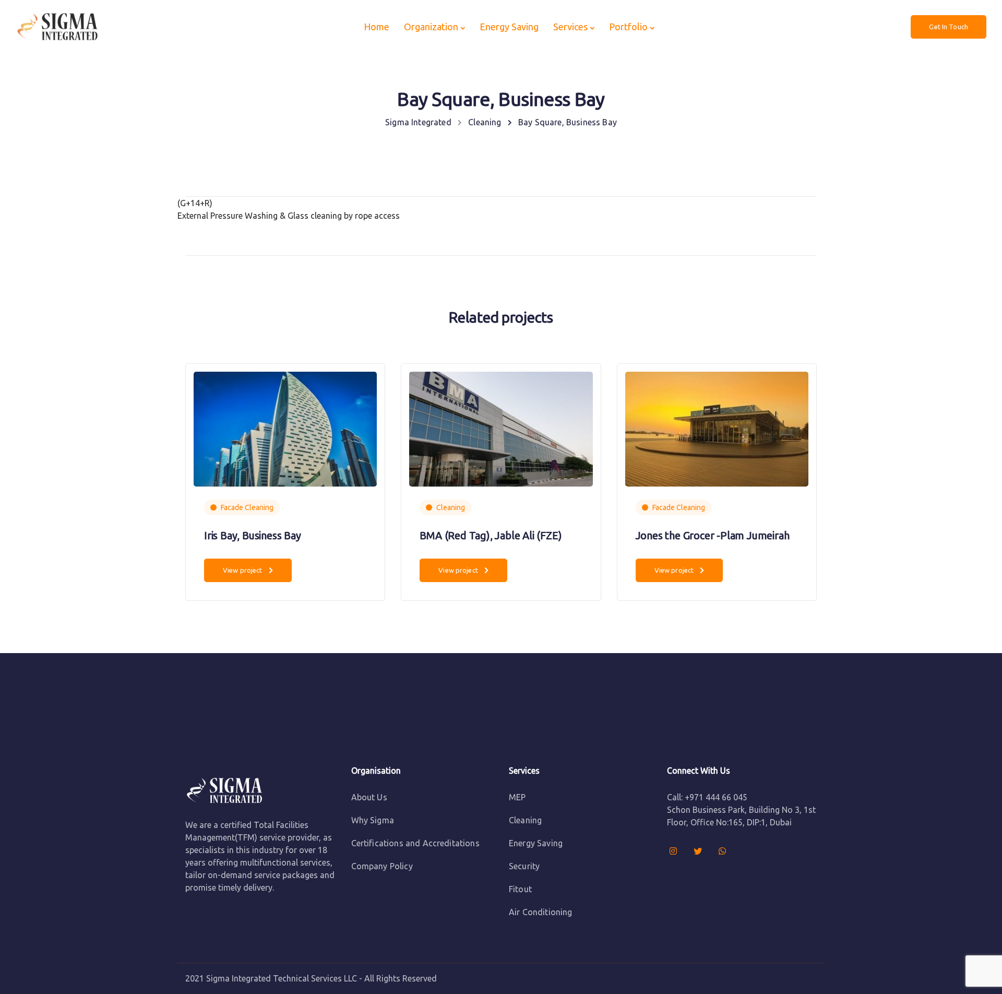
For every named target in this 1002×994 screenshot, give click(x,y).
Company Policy (382, 866)
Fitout (520, 889)
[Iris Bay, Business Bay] (285, 428)
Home (376, 26)
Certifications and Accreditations (415, 843)
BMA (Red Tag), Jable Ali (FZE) (491, 535)
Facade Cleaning (247, 507)
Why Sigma (372, 820)
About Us (369, 797)
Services (570, 26)
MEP (517, 797)
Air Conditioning (540, 912)
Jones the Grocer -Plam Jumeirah (713, 535)
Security (524, 866)
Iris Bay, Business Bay (252, 535)
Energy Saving (509, 26)
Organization (431, 26)
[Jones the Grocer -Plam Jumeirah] (716, 428)
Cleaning (450, 507)
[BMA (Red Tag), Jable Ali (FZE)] (500, 428)
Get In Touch (948, 26)
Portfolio (628, 26)
